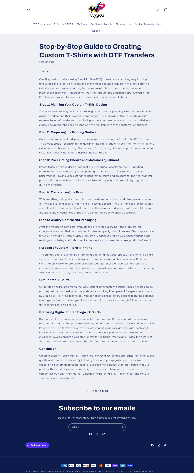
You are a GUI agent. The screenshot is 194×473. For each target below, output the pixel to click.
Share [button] (45, 71)
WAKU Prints (39, 471)
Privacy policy (89, 471)
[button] (28, 9)
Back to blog (99, 391)
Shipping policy (124, 471)
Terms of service (106, 471)
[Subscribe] (122, 427)
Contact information (143, 471)
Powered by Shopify (55, 471)
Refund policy (73, 471)
